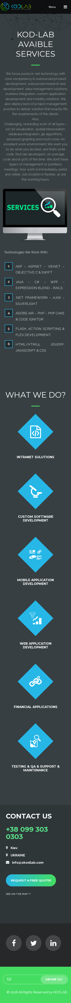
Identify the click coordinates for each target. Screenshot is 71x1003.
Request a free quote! (31, 880)
